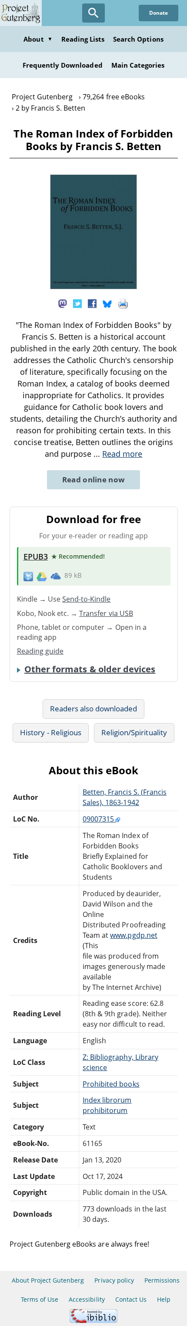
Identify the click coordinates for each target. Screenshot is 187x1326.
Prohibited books (111, 1084)
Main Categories (138, 65)
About (37, 39)
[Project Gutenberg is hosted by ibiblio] (93, 1320)
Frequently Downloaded (63, 65)
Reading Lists (83, 39)
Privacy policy (114, 1280)
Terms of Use (39, 1299)
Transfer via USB (106, 613)
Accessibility (87, 1299)
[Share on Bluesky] (107, 303)
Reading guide (40, 651)
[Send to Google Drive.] (42, 575)
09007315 (99, 819)
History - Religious (50, 732)
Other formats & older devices (89, 669)
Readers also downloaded (93, 709)
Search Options (138, 39)
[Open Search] (93, 13)
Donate (158, 12)
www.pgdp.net (133, 935)
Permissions (162, 1280)
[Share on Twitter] (77, 303)
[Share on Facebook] (92, 303)
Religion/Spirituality (134, 732)
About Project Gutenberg (48, 1280)
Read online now (93, 480)
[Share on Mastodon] (62, 303)
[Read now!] (93, 286)
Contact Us (131, 1299)
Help (163, 1299)
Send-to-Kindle (86, 599)
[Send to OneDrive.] (55, 576)
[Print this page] (123, 303)
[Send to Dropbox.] (28, 575)
